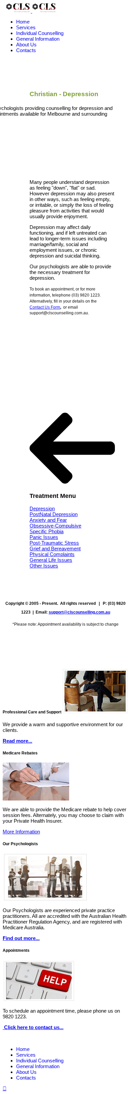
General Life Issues (51, 560)
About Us (26, 44)
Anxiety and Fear (48, 520)
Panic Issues (44, 537)
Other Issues (44, 566)
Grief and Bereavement (55, 548)
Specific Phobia (46, 531)
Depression (42, 508)
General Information (37, 39)
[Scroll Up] (4, 1088)
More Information (21, 831)
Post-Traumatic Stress (54, 543)
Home (23, 22)
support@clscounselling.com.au (79, 612)
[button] (72, 448)
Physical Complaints (52, 554)
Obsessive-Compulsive (55, 526)
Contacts (26, 50)
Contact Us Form (45, 307)
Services (26, 27)
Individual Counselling (39, 33)
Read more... (17, 741)
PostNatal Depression (54, 514)
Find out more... (21, 938)
